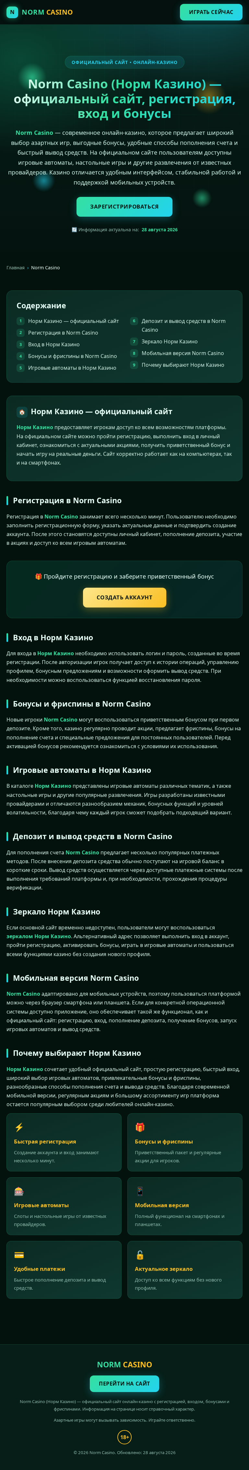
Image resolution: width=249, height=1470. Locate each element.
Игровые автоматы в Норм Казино (72, 367)
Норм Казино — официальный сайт (73, 321)
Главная (15, 267)
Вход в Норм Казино (54, 344)
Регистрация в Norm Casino (63, 332)
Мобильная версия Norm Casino (183, 353)
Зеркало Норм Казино (170, 341)
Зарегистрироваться (124, 206)
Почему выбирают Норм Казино (183, 364)
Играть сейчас (211, 12)
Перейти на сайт (124, 1383)
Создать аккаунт (125, 597)
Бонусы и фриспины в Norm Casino (72, 356)
